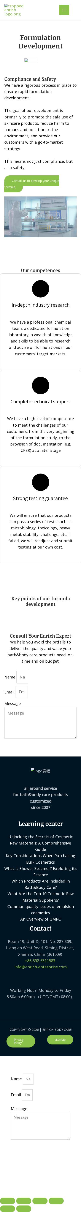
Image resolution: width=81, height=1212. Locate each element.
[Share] (23, 1201)
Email (10, 691)
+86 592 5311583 (40, 960)
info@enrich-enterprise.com (40, 966)
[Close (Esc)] (7, 1201)
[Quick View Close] (9, 1184)
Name (10, 677)
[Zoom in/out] (56, 1201)
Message (12, 703)
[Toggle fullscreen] (40, 1201)
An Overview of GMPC (40, 919)
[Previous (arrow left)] (7, 1208)
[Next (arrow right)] (23, 1208)
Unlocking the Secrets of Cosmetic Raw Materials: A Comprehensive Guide (40, 843)
